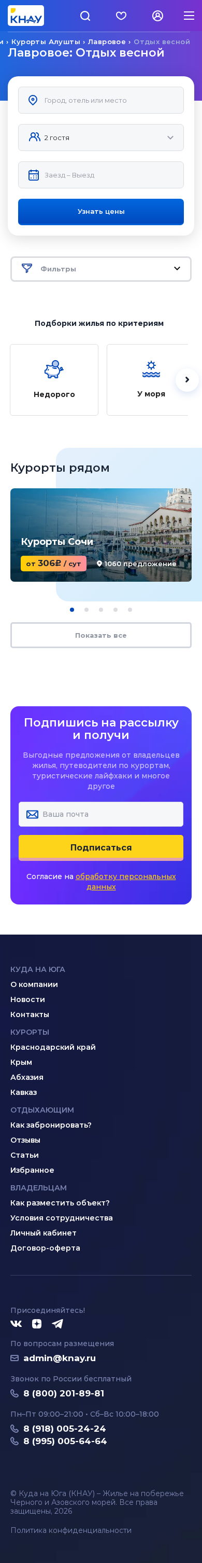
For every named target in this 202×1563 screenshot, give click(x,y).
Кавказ (23, 1092)
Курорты (29, 1032)
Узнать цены (101, 211)
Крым (21, 1062)
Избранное (32, 1170)
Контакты (29, 1014)
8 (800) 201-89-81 (63, 1393)
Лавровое (107, 41)
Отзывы (25, 1140)
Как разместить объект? (60, 1203)
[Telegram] (58, 1324)
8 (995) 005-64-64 (65, 1441)
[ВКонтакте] (16, 1324)
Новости (27, 999)
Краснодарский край (53, 1047)
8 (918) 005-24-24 (64, 1428)
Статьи (24, 1155)
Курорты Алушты (45, 41)
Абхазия (27, 1077)
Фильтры (58, 269)
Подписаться (101, 848)
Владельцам (38, 1187)
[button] (72, 610)
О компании (34, 984)
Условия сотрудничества (61, 1218)
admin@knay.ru (59, 1358)
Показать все (101, 635)
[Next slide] (187, 380)
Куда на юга (37, 969)
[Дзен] (36, 1324)
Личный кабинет (43, 1233)
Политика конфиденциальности (71, 1530)
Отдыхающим (42, 1110)
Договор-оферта (45, 1248)
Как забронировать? (51, 1125)
